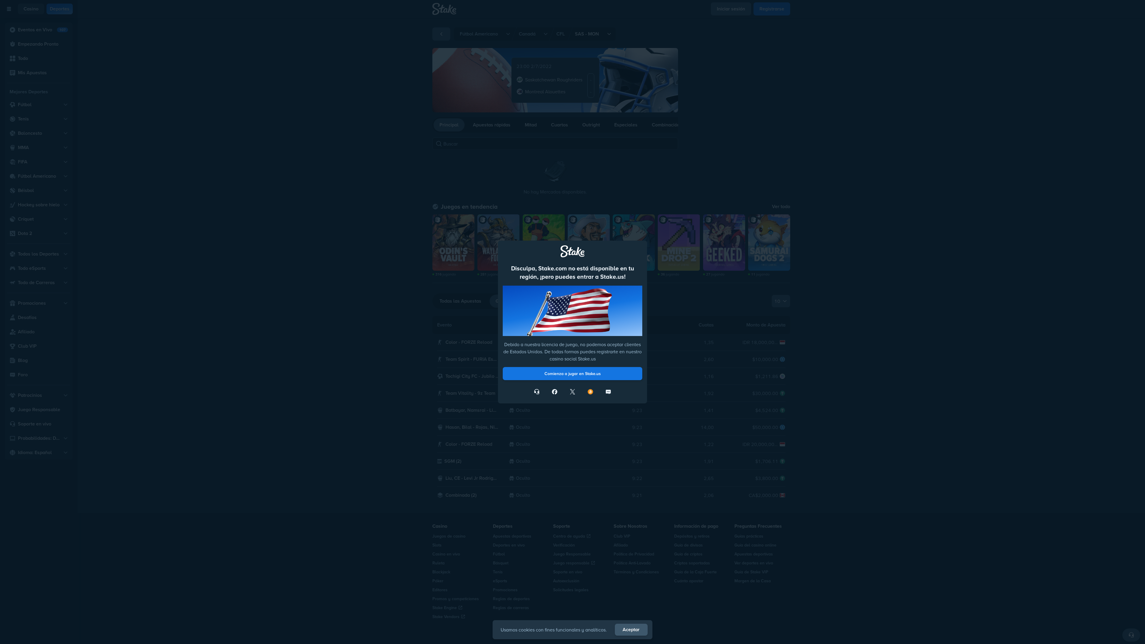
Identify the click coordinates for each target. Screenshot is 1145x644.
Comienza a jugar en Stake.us (572, 374)
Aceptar (631, 629)
